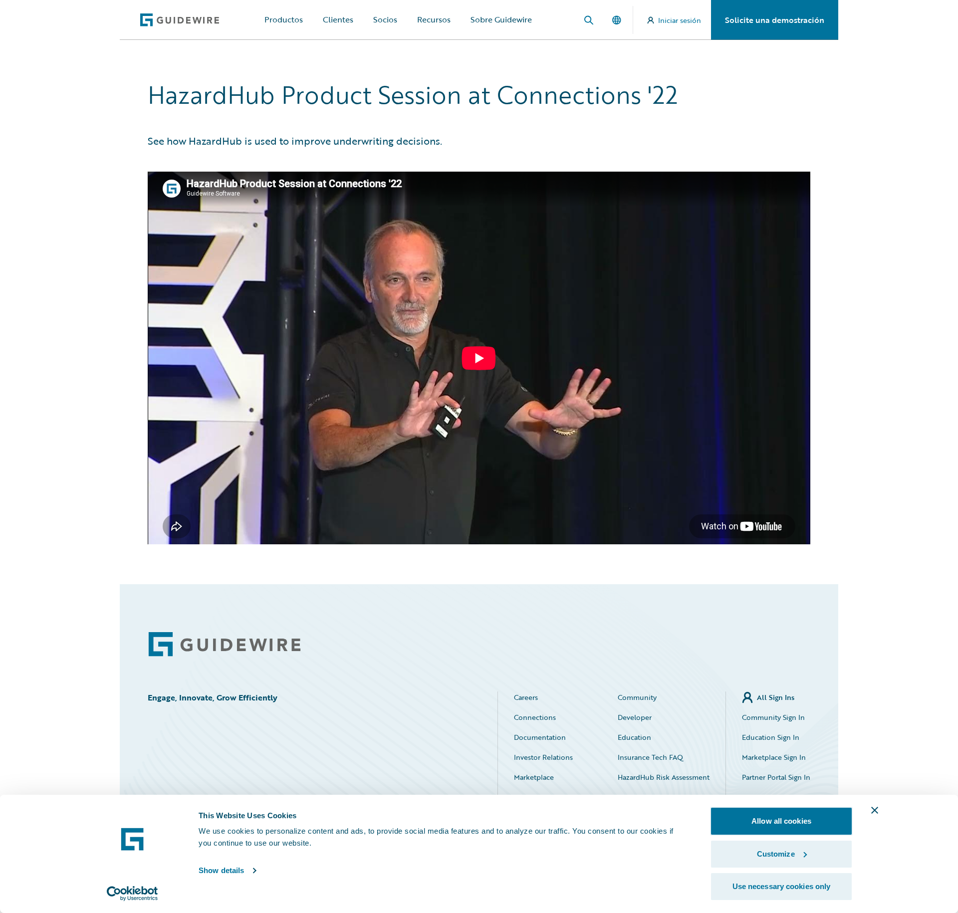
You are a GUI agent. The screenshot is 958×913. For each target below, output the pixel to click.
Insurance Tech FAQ (650, 757)
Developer (635, 717)
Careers (526, 697)
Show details (221, 870)
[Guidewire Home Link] (224, 644)
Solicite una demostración (774, 20)
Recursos (434, 19)
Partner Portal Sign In (776, 777)
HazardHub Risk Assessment (664, 777)
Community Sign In (773, 717)
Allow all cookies (781, 821)
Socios (385, 19)
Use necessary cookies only (781, 886)
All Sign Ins (775, 697)
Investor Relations (543, 757)
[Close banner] (874, 810)
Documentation (540, 737)
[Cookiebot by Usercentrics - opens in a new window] (132, 893)
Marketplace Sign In (774, 757)
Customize (776, 854)
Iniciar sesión (679, 20)
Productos (283, 19)
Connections (535, 717)
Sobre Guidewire (501, 19)
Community (637, 697)
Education (634, 737)
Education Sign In (770, 737)
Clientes (338, 19)
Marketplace (534, 777)
